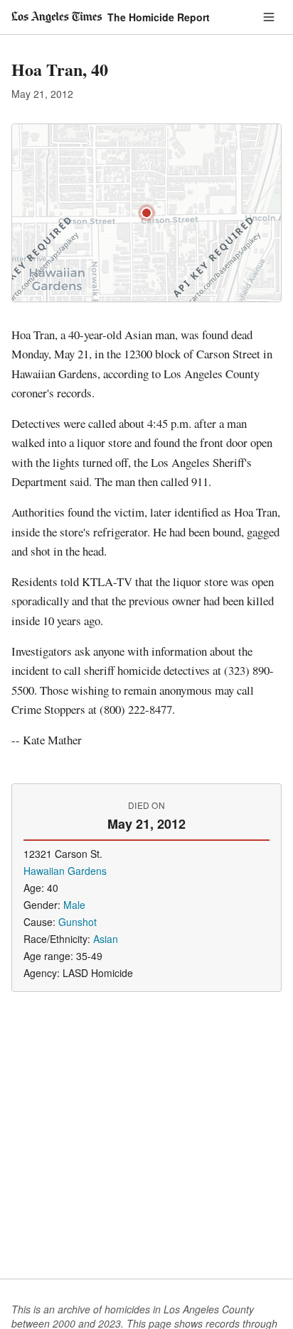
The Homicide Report (158, 17)
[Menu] (269, 17)
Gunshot (77, 922)
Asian (105, 939)
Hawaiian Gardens (65, 871)
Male (74, 905)
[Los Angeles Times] (56, 17)
